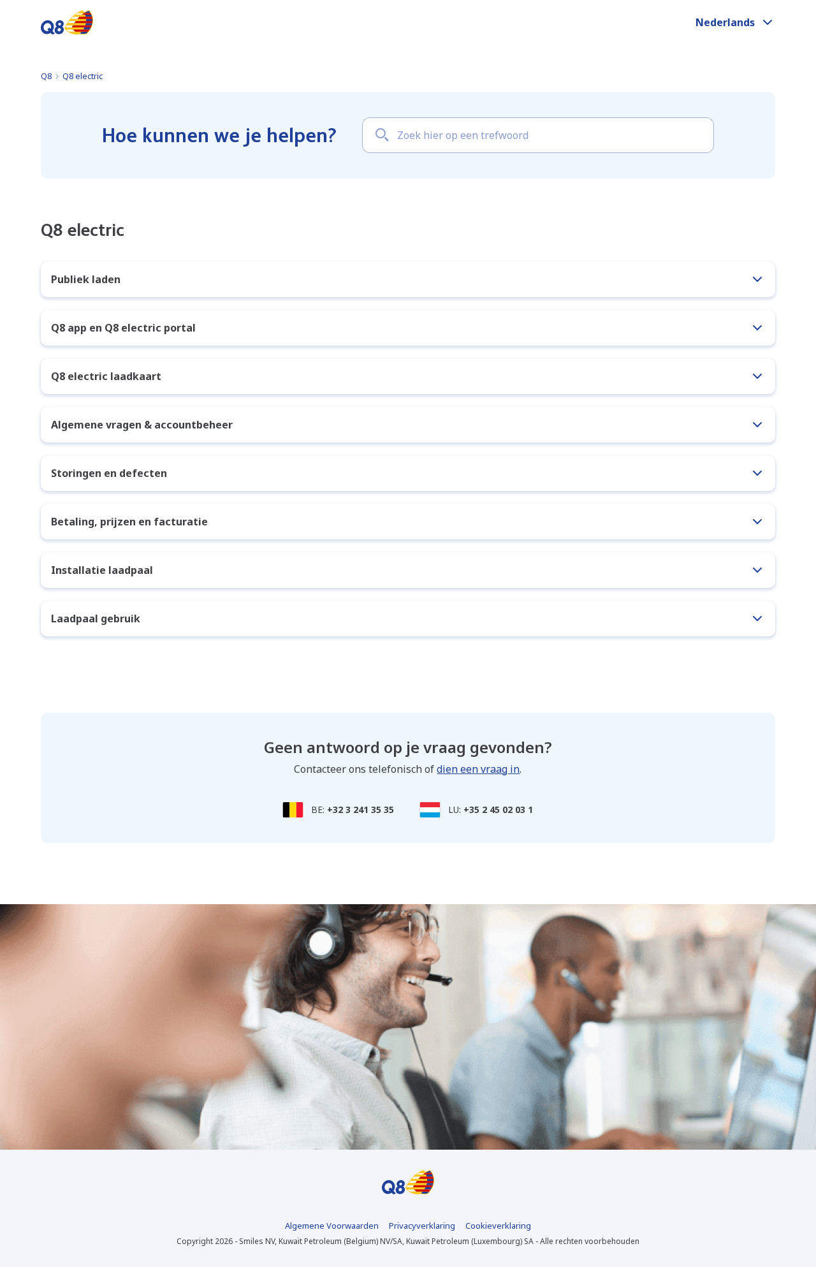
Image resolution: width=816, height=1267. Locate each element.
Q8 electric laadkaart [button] (106, 376)
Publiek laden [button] (85, 279)
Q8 (46, 76)
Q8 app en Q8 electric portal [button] (123, 328)
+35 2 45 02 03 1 (498, 809)
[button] (735, 22)
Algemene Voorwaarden (332, 1225)
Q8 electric (82, 76)
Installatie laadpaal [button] (102, 570)
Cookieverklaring (498, 1225)
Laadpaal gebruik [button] (95, 619)
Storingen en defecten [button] (109, 473)
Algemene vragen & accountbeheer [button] (142, 425)
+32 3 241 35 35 (360, 809)
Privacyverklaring (422, 1225)
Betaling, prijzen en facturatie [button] (129, 522)
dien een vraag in (478, 769)
